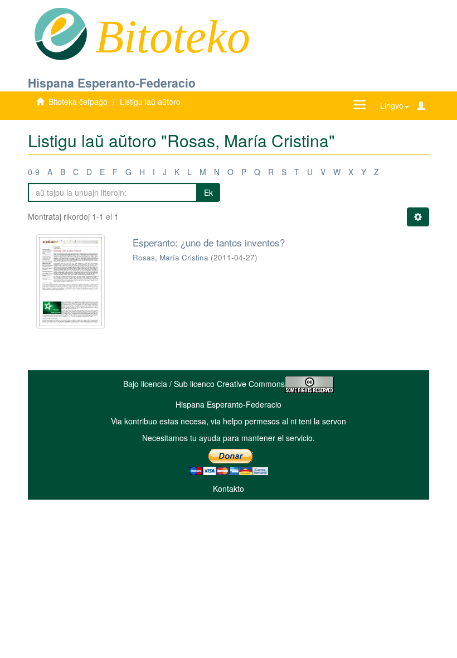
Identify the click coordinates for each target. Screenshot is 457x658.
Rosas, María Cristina (170, 257)
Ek (208, 192)
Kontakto (228, 488)
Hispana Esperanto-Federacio (112, 82)
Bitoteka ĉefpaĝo (78, 101)
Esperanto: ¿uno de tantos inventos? (209, 242)
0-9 (34, 171)
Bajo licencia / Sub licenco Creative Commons (204, 383)
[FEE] (60, 32)
